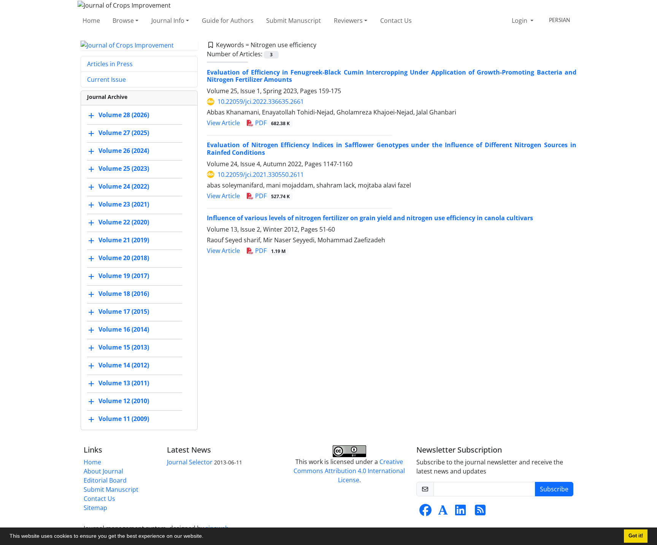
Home (91, 20)
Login (520, 20)
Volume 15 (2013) (123, 347)
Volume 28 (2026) (123, 115)
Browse (123, 20)
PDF (272, 123)
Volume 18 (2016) (123, 294)
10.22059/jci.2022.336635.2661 (260, 101)
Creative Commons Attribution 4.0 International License (349, 471)
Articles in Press (110, 64)
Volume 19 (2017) (123, 276)
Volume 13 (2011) (123, 383)
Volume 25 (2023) (123, 169)
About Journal (103, 471)
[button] (206, 537)
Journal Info (167, 20)
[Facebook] (425, 512)
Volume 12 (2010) (123, 401)
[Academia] (443, 512)
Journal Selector (190, 462)
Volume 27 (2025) (123, 133)
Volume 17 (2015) (123, 312)
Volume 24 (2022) (123, 187)
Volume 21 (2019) (123, 240)
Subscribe (554, 489)
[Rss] (480, 512)
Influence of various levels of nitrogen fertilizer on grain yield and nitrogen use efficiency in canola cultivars (370, 218)
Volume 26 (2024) (123, 151)
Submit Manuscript (293, 20)
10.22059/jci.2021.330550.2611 (260, 174)
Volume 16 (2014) (123, 330)
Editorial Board (105, 480)
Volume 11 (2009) (123, 419)
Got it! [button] (635, 536)
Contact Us (396, 20)
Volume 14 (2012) (123, 365)
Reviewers (348, 20)
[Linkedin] (460, 512)
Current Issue (106, 79)
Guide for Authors (228, 20)
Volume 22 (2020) (123, 222)
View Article (223, 123)
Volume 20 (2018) (123, 258)
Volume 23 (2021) (123, 204)
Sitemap (95, 508)
